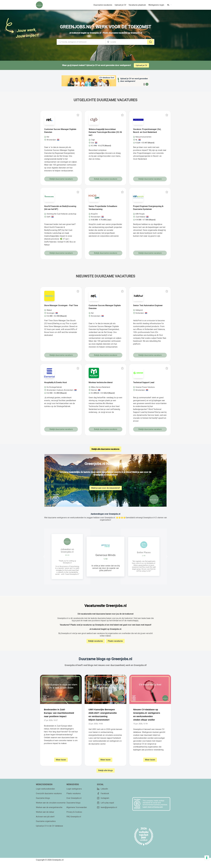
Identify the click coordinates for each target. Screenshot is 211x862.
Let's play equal (107, 803)
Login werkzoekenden (45, 789)
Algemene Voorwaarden (76, 807)
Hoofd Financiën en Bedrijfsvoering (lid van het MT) (60, 207)
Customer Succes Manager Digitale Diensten (60, 130)
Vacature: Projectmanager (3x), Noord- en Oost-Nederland (147, 130)
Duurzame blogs (43, 798)
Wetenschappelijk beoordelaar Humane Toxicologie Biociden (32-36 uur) (105, 132)
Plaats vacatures (115, 641)
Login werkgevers (74, 789)
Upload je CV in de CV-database (49, 826)
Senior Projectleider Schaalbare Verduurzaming (103, 207)
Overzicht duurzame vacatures (49, 793)
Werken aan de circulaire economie (51, 803)
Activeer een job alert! (45, 816)
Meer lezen (61, 760)
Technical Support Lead (143, 382)
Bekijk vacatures (95, 641)
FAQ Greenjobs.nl (73, 816)
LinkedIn (104, 789)
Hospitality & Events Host (55, 382)
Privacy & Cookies (74, 812)
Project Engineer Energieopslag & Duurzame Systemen (148, 207)
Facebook (105, 793)
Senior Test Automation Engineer (148, 305)
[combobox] (81, 42)
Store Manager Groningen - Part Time (61, 305)
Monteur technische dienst (101, 382)
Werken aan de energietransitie (49, 807)
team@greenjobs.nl (109, 807)
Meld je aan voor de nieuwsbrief (105, 488)
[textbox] (81, 42)
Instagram (105, 798)
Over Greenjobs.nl (73, 798)
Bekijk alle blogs (105, 770)
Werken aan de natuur (45, 812)
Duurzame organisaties (46, 821)
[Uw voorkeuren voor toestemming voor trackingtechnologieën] (206, 857)
